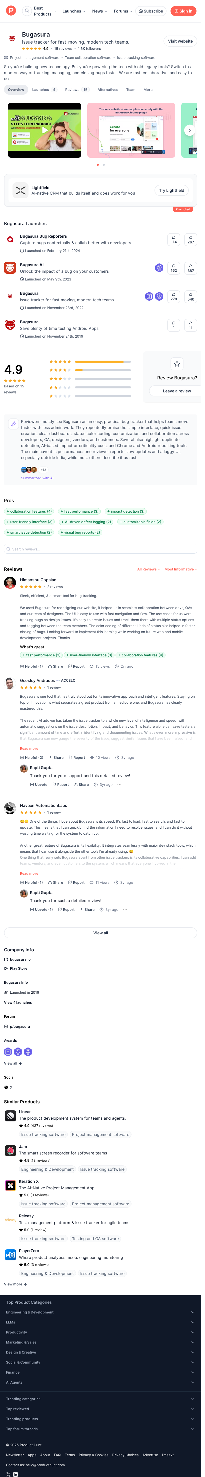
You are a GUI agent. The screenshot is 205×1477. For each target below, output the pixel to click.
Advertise (150, 1455)
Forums (121, 11)
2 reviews (55, 586)
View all (100, 932)
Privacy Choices (125, 1455)
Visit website (180, 41)
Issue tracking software (136, 57)
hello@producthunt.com (45, 1465)
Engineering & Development (47, 1169)
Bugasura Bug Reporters (43, 236)
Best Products (43, 11)
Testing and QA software (95, 1238)
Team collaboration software (88, 57)
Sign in (186, 11)
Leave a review (177, 390)
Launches (71, 11)
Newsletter (15, 1455)
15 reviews (63, 48)
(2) (34, 757)
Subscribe (153, 11)
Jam (23, 1146)
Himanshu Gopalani (39, 579)
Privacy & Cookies (93, 1455)
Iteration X (29, 1181)
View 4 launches (18, 1002)
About (45, 1455)
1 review (54, 687)
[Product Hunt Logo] (11, 11)
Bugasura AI (32, 264)
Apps (32, 1455)
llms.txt (168, 1455)
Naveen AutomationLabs (43, 805)
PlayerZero (29, 1250)
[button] (148, 89)
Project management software (34, 57)
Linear (25, 1111)
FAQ (57, 1455)
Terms (70, 1455)
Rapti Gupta (41, 767)
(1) (34, 666)
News (97, 11)
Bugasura (29, 293)
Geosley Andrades (37, 680)
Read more (29, 748)
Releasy (26, 1215)
